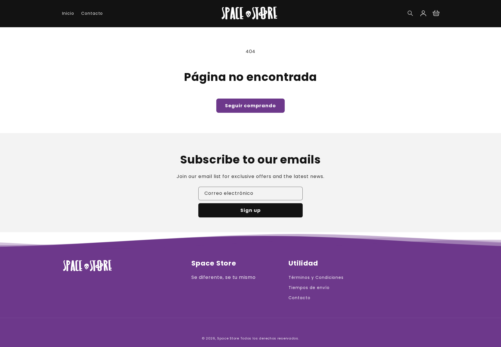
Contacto (299, 298)
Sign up (250, 210)
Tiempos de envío (308, 287)
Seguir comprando (250, 105)
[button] (410, 13)
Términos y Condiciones (316, 277)
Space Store (228, 338)
